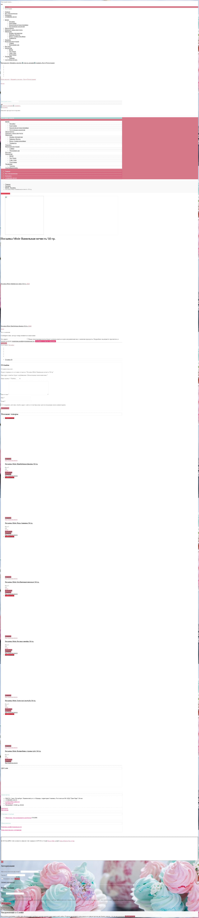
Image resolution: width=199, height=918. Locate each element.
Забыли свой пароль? (8, 882)
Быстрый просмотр (11, 460)
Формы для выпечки (15, 33)
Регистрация (6, 903)
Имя (3, 398)
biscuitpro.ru (9, 803)
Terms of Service (63, 841)
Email (3, 401)
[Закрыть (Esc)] (1, 907)
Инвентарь (8, 31)
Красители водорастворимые (18, 25)
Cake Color (12, 53)
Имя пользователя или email (10, 871)
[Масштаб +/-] (8, 907)
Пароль (4, 875)
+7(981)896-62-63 (11, 17)
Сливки (11, 43)
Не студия (71, 841)
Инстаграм (4, 810)
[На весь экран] (6, 907)
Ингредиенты (9, 28)
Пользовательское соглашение (11, 830)
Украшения (8, 56)
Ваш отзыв (5, 394)
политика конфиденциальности (23, 341)
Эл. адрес (4, 339)
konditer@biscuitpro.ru (12, 802)
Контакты (8, 15)
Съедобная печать (11, 60)
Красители (8, 48)
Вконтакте (4, 808)
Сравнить (4, 343)
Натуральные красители (17, 26)
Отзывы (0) (8, 359)
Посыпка (12, 21)
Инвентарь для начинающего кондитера (18, 818)
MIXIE (7, 20)
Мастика (8, 46)
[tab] (63, 359)
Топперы (12, 58)
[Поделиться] (4, 907)
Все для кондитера (11, 13)
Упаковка (8, 40)
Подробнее (8, 472)
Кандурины (12, 23)
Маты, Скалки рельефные (17, 36)
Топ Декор (12, 51)
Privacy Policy (51, 841)
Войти (17, 879)
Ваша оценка (5, 378)
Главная (7, 12)
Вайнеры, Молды (14, 35)
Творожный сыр (14, 45)
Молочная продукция (12, 41)
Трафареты (12, 38)
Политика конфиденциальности (11, 827)
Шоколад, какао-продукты (13, 30)
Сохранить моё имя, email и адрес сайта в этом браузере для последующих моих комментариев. (34, 405)
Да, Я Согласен (130, 916)
